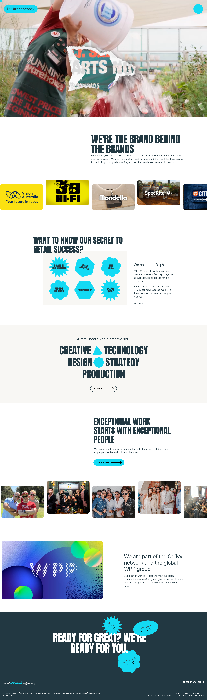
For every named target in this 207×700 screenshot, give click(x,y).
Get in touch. (140, 303)
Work (177, 693)
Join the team (198, 693)
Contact (186, 693)
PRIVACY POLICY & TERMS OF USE (156, 696)
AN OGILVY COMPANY (196, 696)
